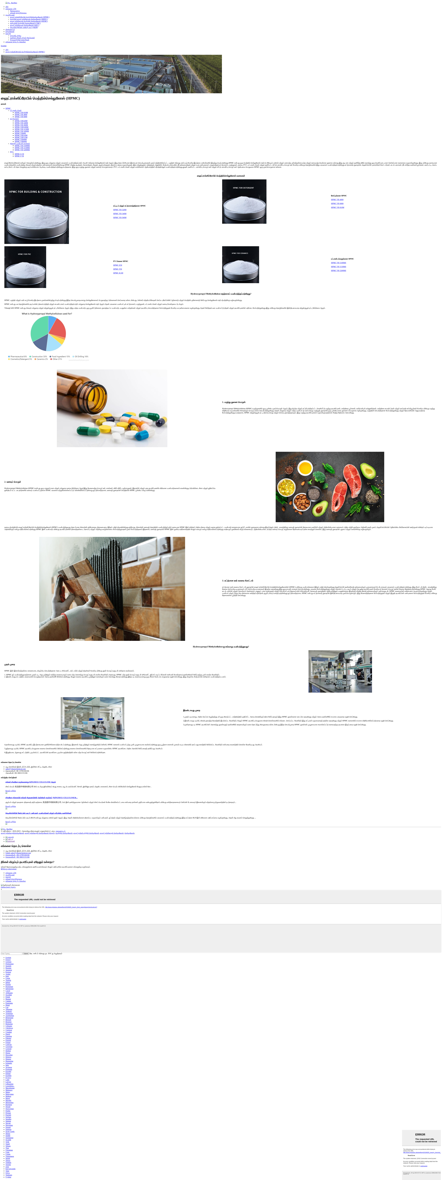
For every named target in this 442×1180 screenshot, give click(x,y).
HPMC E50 (117, 265)
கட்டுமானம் (14, 119)
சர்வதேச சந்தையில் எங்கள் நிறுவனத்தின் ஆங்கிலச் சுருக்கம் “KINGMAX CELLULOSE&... (42, 798)
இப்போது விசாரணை (9, 869)
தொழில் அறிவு (15, 36)
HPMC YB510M (21, 135)
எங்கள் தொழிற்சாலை (18, 13)
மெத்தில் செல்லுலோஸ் (64, 833)
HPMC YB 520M (119, 210)
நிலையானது (15, 11)
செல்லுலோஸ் (129, 833)
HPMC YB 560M (21, 125)
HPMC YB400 (20, 133)
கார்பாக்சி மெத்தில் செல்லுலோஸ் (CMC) (25, 23)
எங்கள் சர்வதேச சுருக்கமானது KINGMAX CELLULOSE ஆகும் (31, 782)
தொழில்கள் (10, 32)
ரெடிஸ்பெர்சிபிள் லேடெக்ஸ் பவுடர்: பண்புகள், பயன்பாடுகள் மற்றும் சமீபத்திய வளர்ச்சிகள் (38, 813)
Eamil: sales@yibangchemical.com (18, 853)
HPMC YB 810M (21, 113)
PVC (12, 152)
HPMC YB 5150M (22, 129)
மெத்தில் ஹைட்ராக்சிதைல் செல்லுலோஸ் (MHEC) (29, 19)
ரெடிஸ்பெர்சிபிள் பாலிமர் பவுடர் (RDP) (24, 27)
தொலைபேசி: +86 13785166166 (17, 855)
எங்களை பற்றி (11, 9)
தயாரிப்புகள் (10, 15)
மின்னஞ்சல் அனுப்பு (8, 887)
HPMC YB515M (21, 137)
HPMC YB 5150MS (22, 148)
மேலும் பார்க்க (11, 791)
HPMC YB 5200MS (22, 150)
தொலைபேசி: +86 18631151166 (17, 857)
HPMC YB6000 (21, 141)
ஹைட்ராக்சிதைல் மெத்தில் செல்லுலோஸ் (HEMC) (29, 21)
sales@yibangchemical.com (16, 769)
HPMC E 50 (19, 154)
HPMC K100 (118, 273)
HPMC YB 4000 (21, 115)
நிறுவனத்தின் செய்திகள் (19, 40)
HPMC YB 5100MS (22, 146)
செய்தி (8, 34)
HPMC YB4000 (21, 139)
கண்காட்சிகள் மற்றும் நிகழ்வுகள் (22, 38)
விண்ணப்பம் (10, 29)
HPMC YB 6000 (21, 117)
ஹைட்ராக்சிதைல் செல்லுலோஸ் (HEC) (24, 25)
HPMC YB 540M (21, 123)
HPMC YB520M (21, 121)
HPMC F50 (117, 269)
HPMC (8, 108)
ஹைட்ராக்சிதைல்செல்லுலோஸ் (12, 833)
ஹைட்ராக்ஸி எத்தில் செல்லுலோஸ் (86, 833)
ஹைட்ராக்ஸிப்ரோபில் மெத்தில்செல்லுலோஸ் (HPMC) (29, 17)
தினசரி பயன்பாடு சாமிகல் (20, 144)
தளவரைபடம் (60, 831)
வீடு (7, 7)
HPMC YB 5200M (22, 131)
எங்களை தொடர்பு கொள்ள (16, 42)
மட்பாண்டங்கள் (16, 110)
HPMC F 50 (19, 156)
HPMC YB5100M (21, 127)
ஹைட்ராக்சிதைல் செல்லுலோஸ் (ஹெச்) (40, 833)
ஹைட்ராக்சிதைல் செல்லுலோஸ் (112, 833)
